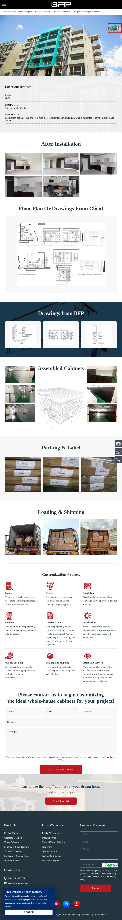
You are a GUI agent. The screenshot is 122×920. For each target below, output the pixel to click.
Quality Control (49, 851)
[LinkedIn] (66, 904)
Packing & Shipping (51, 856)
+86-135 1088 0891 (17, 878)
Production (47, 847)
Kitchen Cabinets (12, 833)
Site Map (76, 914)
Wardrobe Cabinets (13, 838)
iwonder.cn (100, 914)
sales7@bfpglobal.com (18, 883)
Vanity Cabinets (11, 842)
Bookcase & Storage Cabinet (17, 856)
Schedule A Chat (61, 801)
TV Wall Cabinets (12, 851)
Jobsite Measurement (52, 833)
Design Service (49, 838)
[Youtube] (55, 904)
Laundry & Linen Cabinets (16, 847)
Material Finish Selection (53, 842)
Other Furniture (11, 860)
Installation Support (51, 860)
